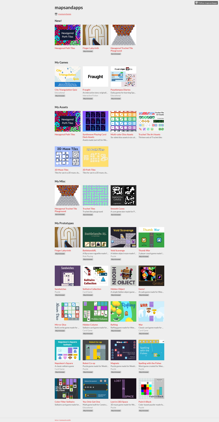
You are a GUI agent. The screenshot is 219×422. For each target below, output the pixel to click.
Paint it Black (145, 401)
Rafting (114, 324)
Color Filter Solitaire (64, 401)
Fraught (86, 89)
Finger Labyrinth (91, 48)
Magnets (115, 363)
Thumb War (144, 250)
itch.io (57, 420)
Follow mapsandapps (207, 3)
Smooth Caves (117, 208)
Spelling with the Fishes (150, 363)
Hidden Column (90, 324)
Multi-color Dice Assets (122, 134)
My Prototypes (64, 223)
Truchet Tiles (89, 208)
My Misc (60, 181)
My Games (61, 62)
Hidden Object (118, 289)
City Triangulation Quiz (66, 89)
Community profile (65, 420)
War (141, 324)
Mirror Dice (60, 324)
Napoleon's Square (64, 363)
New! (58, 20)
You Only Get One (91, 401)
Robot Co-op (89, 363)
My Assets (61, 107)
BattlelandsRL (89, 250)
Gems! (142, 289)
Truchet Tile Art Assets (149, 134)
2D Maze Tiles (61, 169)
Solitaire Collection (92, 289)
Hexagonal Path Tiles (65, 48)
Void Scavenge (118, 250)
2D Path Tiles (89, 169)
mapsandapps (64, 14)
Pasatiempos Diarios (120, 89)
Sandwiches (60, 289)
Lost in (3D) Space (119, 401)
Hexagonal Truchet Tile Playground (122, 49)
